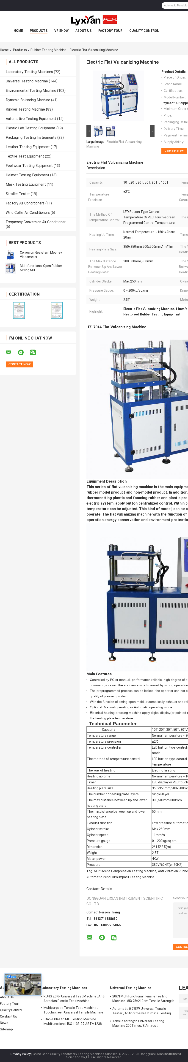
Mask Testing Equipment (26, 184)
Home (18, 31)
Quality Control (144, 31)
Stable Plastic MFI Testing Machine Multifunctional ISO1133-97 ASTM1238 (73, 1021)
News (4, 1023)
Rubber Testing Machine (48, 50)
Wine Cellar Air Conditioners (28, 212)
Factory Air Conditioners (25, 203)
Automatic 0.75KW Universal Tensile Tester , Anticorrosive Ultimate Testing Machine (141, 1011)
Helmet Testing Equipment (27, 175)
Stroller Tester (18, 194)
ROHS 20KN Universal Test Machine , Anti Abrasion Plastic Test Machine (74, 998)
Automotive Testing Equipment (31, 119)
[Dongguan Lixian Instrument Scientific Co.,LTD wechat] (35, 352)
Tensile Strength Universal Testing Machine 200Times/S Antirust (138, 1023)
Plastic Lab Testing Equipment (30, 128)
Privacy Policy (21, 1054)
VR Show (61, 31)
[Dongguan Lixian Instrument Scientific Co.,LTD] (94, 20)
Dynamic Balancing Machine (28, 100)
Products (38, 31)
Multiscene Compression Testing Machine (125, 871)
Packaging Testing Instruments (31, 137)
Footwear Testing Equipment (29, 165)
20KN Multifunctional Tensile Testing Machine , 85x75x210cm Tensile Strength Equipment (143, 999)
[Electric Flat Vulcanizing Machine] (118, 97)
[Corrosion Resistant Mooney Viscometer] (10, 254)
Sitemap (6, 1029)
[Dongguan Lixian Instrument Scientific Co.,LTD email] (11, 352)
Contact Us (8, 1016)
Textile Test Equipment (25, 156)
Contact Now (174, 150)
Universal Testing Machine (27, 81)
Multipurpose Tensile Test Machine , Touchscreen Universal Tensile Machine (73, 1010)
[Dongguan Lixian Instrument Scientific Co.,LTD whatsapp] (23, 352)
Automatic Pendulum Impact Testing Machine (120, 877)
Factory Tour (110, 31)
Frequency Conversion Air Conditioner (36, 222)
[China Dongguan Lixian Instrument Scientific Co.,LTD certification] (19, 310)
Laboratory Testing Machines (29, 72)
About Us (83, 31)
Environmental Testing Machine (31, 90)
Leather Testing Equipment (28, 147)
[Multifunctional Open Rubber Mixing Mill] (10, 268)
